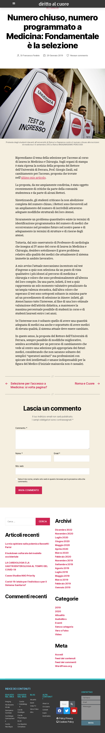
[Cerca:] (19, 522)
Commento (21, 428)
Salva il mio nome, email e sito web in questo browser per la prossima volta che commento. (51, 480)
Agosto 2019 (62, 568)
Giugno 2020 (62, 541)
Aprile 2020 (61, 549)
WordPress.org (63, 666)
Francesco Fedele (31, 55)
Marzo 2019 (61, 579)
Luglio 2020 (61, 537)
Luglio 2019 (61, 572)
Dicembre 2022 (63, 529)
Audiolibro (60, 619)
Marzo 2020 (62, 552)
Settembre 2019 (64, 564)
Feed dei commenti (65, 662)
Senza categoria (64, 626)
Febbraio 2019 (63, 583)
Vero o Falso (62, 630)
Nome (19, 453)
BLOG (32, 695)
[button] (14, 3)
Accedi (59, 654)
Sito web (19, 466)
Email (57, 453)
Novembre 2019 (64, 560)
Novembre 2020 (64, 533)
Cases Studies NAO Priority (20, 575)
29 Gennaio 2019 (55, 55)
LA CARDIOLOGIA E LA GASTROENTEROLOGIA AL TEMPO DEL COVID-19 (26, 566)
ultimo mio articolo (33, 177)
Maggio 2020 (62, 545)
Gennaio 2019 (62, 587)
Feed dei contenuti (65, 658)
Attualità (60, 615)
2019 (58, 607)
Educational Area (9, 696)
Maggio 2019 (62, 576)
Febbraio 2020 (63, 556)
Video (58, 634)
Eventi (58, 623)
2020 (58, 611)
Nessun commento (79, 55)
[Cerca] (72, 704)
